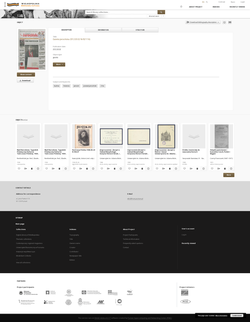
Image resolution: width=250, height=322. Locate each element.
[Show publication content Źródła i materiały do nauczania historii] (197, 168)
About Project (195, 7)
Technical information (131, 239)
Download (26, 80)
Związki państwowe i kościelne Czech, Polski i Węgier (220, 152)
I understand (237, 315)
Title (71, 239)
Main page (20, 224)
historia (66, 86)
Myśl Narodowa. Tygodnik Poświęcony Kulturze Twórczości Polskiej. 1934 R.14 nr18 (27, 152)
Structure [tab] (140, 30)
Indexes (216, 7)
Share (233, 2)
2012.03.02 (57, 49)
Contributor (74, 252)
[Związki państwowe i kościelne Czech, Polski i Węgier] (221, 136)
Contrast (221, 2)
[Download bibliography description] (25, 168)
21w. (102, 86)
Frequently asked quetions (133, 243)
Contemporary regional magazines (29, 243)
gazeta (55, 57)
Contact (126, 247)
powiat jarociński (89, 86)
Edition (72, 260)
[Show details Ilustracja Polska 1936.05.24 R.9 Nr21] (93, 168)
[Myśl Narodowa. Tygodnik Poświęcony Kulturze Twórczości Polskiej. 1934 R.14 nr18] (28, 136)
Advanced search (154, 16)
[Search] (161, 12)
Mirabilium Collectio (23, 256)
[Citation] (230, 22)
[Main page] (181, 7)
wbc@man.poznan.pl (135, 199)
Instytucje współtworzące (25, 252)
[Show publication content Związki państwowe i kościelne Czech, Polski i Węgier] (225, 168)
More (229, 175)
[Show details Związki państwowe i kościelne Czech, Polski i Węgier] (231, 168)
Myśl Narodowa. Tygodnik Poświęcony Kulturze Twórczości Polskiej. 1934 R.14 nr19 (55, 152)
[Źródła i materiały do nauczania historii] (194, 136)
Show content (26, 74)
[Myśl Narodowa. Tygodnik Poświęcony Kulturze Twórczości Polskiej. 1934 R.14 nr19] (56, 136)
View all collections (23, 262)
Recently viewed (237, 7)
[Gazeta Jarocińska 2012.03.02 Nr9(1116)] (31, 49)
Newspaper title (76, 256)
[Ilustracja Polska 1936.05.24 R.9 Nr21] (83, 136)
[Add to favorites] (224, 22)
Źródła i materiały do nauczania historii (191, 151)
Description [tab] (66, 30)
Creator (72, 247)
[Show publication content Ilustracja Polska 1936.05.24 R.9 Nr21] (87, 168)
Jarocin (76, 86)
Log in (184, 235)
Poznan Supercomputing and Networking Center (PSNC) (150, 318)
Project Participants (130, 235)
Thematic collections (24, 239)
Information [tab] (103, 30)
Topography (74, 235)
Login (243, 2)
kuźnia (56, 86)
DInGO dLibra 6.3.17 (103, 318)
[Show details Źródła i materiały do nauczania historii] (203, 168)
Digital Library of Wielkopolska (27, 235)
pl (207, 2)
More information (221, 316)
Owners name (75, 243)
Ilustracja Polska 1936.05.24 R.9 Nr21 (83, 151)
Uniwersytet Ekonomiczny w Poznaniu (30, 247)
